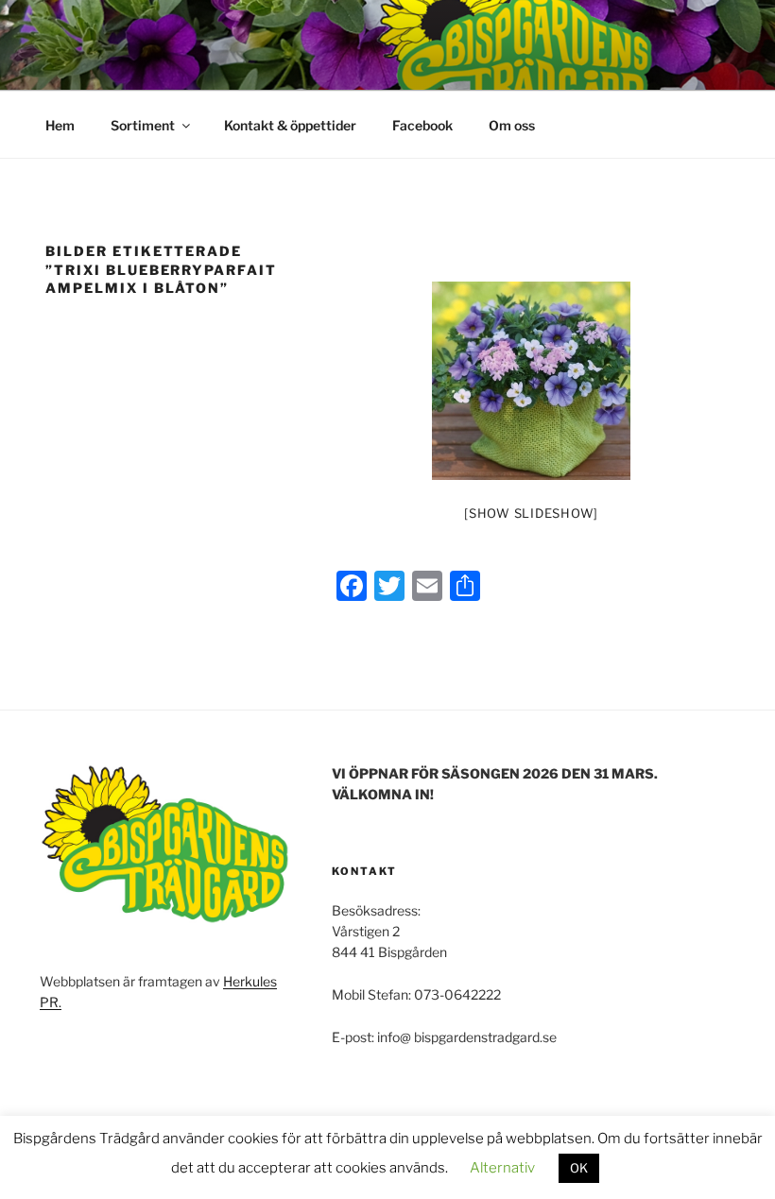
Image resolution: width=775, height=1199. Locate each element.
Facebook (422, 125)
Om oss (512, 125)
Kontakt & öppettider (290, 125)
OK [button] (579, 1167)
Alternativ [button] (502, 1167)
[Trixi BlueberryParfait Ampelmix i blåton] (531, 381)
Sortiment (143, 125)
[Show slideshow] (531, 513)
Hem (60, 125)
